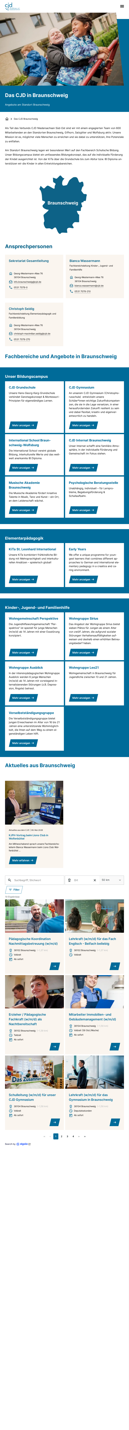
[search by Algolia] (18, 1144)
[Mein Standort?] (69, 880)
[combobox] (111, 880)
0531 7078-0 (21, 287)
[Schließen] (95, 880)
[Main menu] (121, 6)
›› (85, 1136)
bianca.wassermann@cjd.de (89, 285)
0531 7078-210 (83, 291)
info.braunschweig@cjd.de (27, 281)
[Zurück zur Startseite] (7, 119)
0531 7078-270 (22, 339)
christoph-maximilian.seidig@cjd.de (32, 333)
